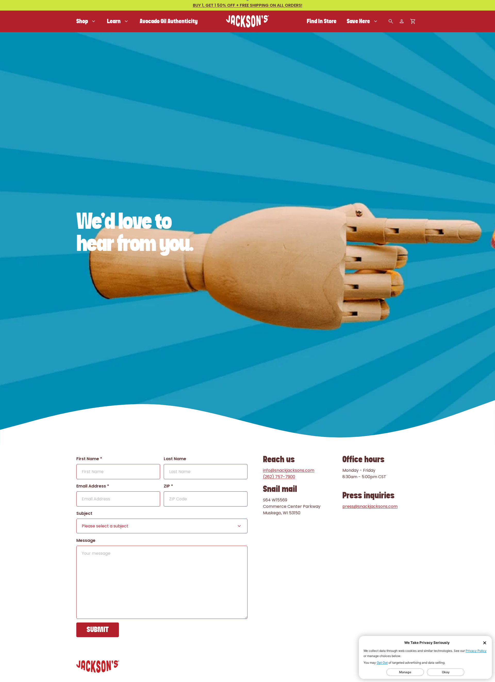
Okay (446, 672)
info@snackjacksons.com (288, 470)
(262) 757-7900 (279, 477)
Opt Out (382, 662)
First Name (89, 459)
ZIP (168, 486)
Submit (98, 630)
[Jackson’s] (247, 21)
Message (85, 540)
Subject (84, 513)
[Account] (401, 21)
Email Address (92, 486)
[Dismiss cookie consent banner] (484, 643)
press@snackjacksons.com (370, 506)
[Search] (391, 21)
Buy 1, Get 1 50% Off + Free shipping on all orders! (247, 5)
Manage (405, 672)
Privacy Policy (476, 651)
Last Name (175, 459)
